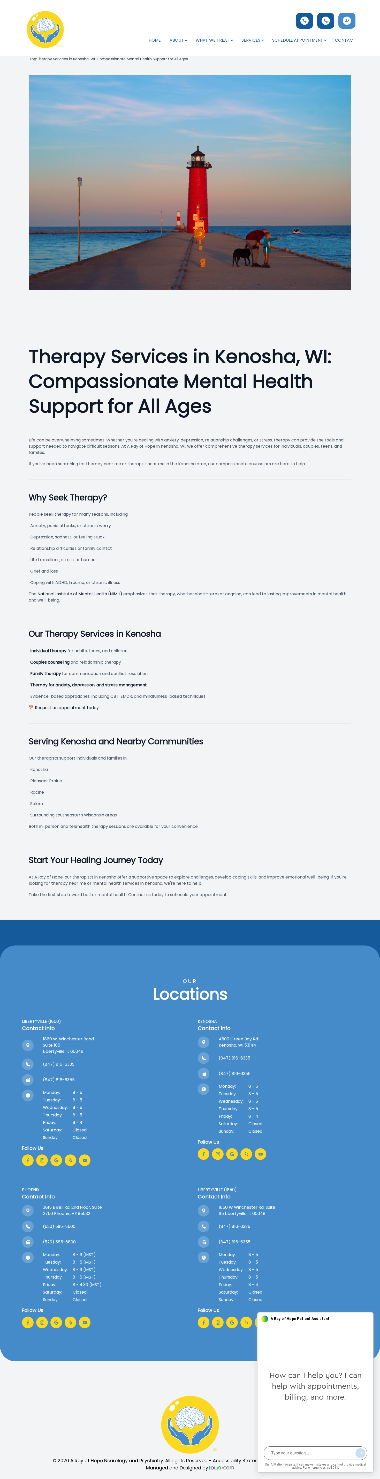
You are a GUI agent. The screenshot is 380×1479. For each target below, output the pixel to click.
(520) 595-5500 (59, 1226)
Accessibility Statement (240, 1460)
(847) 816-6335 (58, 1064)
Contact (345, 40)
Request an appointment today (67, 708)
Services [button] (250, 40)
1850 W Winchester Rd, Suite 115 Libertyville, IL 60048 (247, 1210)
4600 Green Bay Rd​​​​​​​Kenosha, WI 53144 (238, 1042)
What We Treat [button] (213, 40)
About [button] (177, 40)
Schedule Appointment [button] (297, 40)
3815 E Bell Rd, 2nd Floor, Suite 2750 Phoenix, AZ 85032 (72, 1210)
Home (155, 40)
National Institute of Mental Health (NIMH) (79, 594)
